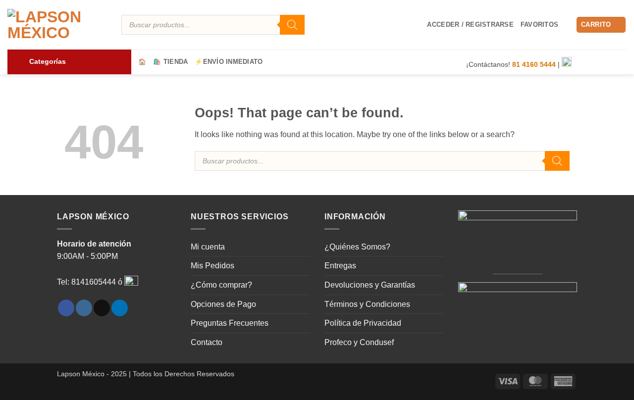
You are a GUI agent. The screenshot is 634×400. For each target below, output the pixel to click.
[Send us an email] (607, 62)
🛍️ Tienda (170, 61)
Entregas (340, 265)
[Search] (292, 25)
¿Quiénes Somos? (357, 247)
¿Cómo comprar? (221, 285)
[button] (470, 25)
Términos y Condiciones (367, 304)
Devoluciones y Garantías (369, 285)
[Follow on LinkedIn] (620, 62)
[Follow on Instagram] (594, 62)
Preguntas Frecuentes (229, 323)
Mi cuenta (208, 247)
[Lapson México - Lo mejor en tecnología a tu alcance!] (56, 25)
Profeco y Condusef (359, 342)
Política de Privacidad (362, 323)
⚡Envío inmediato (229, 61)
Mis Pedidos (212, 265)
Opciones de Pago (223, 304)
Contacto (206, 342)
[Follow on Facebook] (581, 62)
